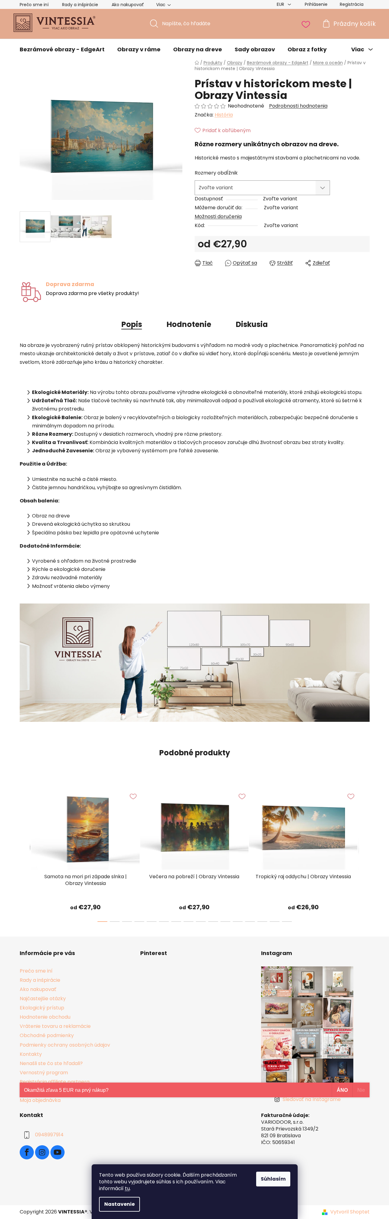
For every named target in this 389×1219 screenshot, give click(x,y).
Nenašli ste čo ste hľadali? (51, 1063)
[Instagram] (42, 1152)
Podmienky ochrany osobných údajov (65, 1044)
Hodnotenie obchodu (45, 1016)
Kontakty (31, 1054)
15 (287, 921)
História (224, 114)
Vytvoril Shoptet (350, 1212)
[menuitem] (62, 49)
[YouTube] (57, 1152)
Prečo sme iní (34, 5)
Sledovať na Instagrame (312, 1099)
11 (238, 921)
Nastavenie (119, 1204)
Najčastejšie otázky (43, 998)
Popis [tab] (131, 324)
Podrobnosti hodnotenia (298, 106)
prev (25, 853)
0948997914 (49, 1134)
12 (250, 921)
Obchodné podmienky (47, 1035)
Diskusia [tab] (252, 324)
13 (262, 921)
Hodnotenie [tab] (189, 324)
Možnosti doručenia (218, 216)
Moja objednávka (40, 1100)
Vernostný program (44, 1072)
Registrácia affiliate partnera (54, 1081)
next (365, 853)
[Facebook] (27, 1152)
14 (275, 921)
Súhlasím (273, 1178)
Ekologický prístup (42, 1007)
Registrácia (351, 4)
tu (127, 1188)
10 (225, 921)
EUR (281, 4)
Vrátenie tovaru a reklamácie (55, 1026)
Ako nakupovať (128, 5)
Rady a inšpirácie (80, 5)
